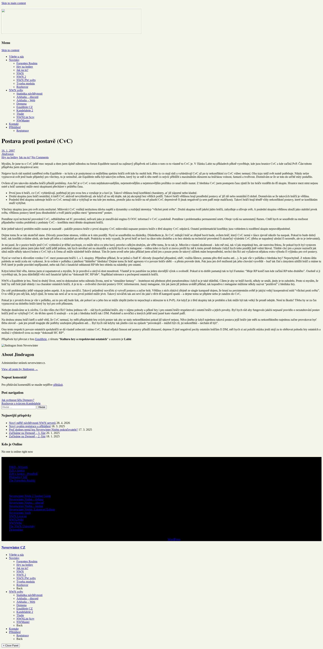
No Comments (40, 157)
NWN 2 (21, 76)
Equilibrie (41, 339)
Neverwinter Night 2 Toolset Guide (30, 496)
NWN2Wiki (16, 519)
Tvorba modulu (25, 83)
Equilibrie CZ (24, 107)
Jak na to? (22, 70)
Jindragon (7, 154)
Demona (21, 103)
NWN (20, 73)
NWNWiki (15, 522)
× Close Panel (10, 645)
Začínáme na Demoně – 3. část (27, 433)
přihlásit (58, 384)
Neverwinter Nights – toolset (26, 506)
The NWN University (22, 526)
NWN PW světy (26, 80)
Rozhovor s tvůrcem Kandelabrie (21, 403)
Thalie (20, 113)
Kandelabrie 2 (24, 110)
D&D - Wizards (18, 467)
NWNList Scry (25, 117)
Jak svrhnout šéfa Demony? (17, 400)
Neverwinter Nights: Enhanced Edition (32, 509)
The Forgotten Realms (22, 480)
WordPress (174, 539)
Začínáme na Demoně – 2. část (27, 436)
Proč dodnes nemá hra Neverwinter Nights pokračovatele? (43, 429)
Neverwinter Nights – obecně (26, 502)
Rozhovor (22, 86)
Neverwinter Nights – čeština (26, 499)
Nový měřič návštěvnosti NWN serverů (32, 422)
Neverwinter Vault (20, 512)
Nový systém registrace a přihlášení (30, 426)
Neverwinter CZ (13, 547)
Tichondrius (16, 529)
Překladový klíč (18, 477)
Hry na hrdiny (24, 66)
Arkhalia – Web (25, 100)
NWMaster (23, 120)
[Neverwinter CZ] (71, 31)
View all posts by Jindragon (19, 369)
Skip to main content (13, 3)
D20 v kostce (17, 470)
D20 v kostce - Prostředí (23, 473)
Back (19, 588)
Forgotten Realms (26, 63)
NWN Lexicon (18, 516)
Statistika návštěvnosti (29, 93)
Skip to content (10, 50)
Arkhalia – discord (27, 97)
